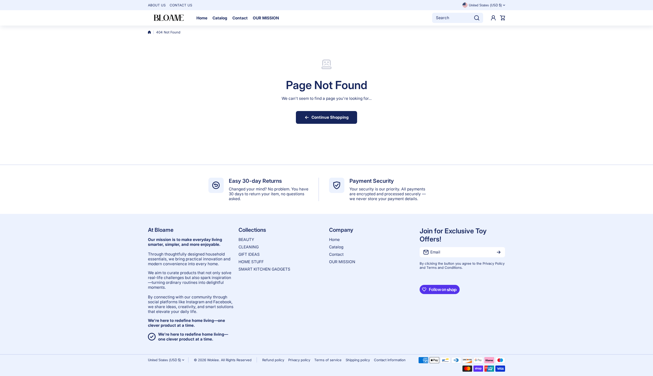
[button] (502, 17)
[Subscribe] (498, 252)
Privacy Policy (494, 263)
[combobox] (457, 18)
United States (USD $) (164, 360)
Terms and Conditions (444, 267)
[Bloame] (168, 18)
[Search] (476, 18)
